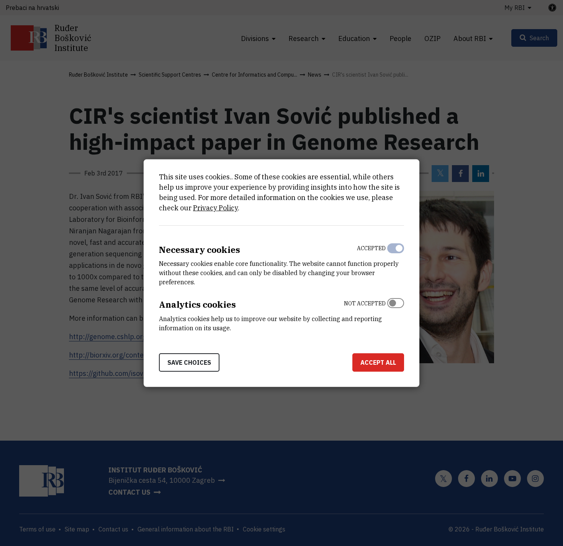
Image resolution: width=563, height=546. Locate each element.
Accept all (378, 362)
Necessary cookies (199, 249)
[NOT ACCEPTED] (395, 314)
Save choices (189, 362)
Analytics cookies (197, 304)
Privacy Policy (215, 207)
